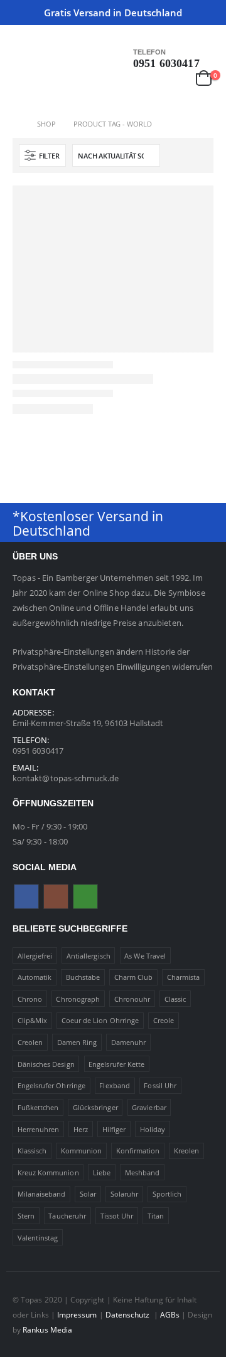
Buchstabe (83, 977)
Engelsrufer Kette (116, 1064)
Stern (26, 1215)
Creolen (30, 1042)
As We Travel (145, 955)
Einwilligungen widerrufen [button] (164, 666)
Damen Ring (77, 1042)
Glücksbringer (95, 1107)
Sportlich (167, 1193)
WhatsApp (85, 896)
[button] (22, 53)
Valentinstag (38, 1237)
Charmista (183, 977)
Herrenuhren (39, 1129)
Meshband (142, 1172)
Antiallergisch (88, 955)
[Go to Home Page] (16, 123)
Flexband (114, 1085)
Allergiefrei (35, 955)
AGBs (170, 1314)
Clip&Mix (33, 1020)
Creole (163, 1020)
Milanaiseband (42, 1193)
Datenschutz (128, 1314)
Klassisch (32, 1150)
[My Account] (177, 77)
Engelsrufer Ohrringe (51, 1085)
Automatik (35, 977)
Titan (156, 1215)
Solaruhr (124, 1193)
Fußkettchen (38, 1107)
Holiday (152, 1129)
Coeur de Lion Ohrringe (100, 1020)
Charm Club (133, 977)
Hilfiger (114, 1129)
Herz (80, 1129)
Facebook (26, 896)
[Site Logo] (38, 83)
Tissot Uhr (117, 1215)
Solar (88, 1193)
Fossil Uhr (160, 1085)
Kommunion (81, 1150)
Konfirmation (138, 1150)
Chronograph (78, 999)
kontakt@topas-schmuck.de (66, 778)
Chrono (30, 999)
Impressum (77, 1314)
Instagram (55, 896)
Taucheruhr (67, 1215)
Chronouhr (132, 999)
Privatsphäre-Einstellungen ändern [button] (78, 651)
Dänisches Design (46, 1064)
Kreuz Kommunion (48, 1172)
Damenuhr (128, 1042)
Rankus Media (47, 1329)
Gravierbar (149, 1107)
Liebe (101, 1172)
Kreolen (186, 1150)
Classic (175, 999)
